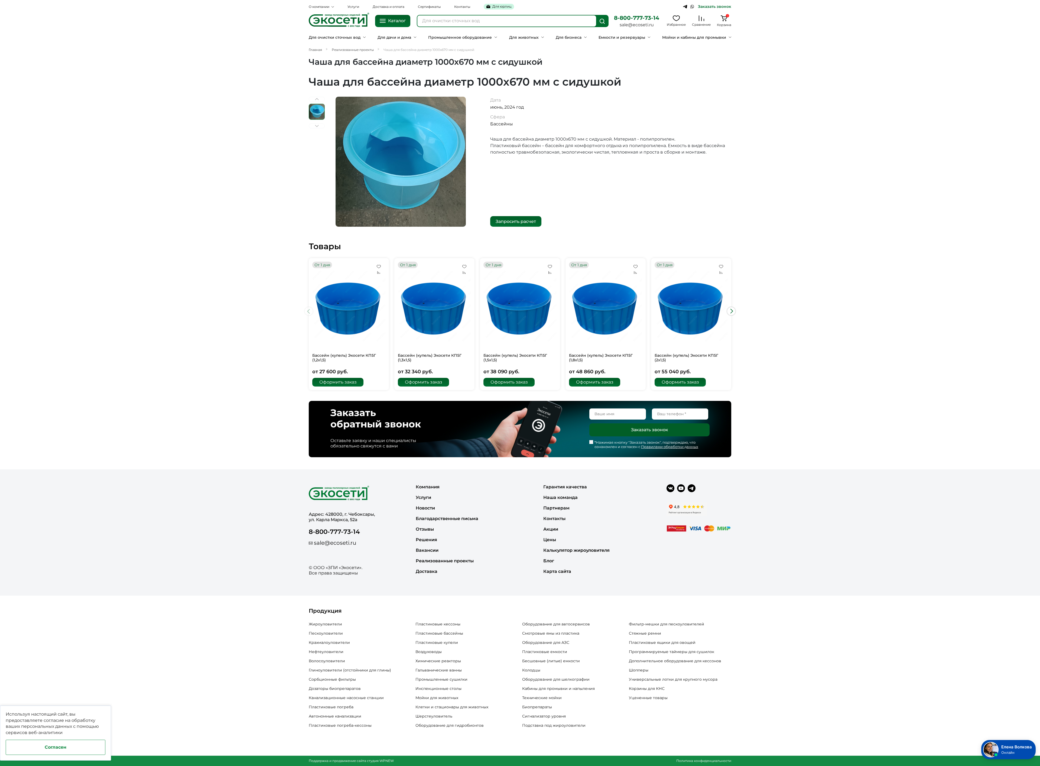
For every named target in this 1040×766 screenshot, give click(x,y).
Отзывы (425, 529)
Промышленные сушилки (441, 679)
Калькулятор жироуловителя (576, 550)
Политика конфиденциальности (703, 761)
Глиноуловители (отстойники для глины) (350, 670)
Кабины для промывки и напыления (558, 688)
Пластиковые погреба (331, 707)
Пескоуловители (326, 633)
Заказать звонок (714, 6)
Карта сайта (557, 571)
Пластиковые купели (436, 642)
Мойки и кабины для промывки (694, 37)
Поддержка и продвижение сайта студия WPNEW (351, 761)
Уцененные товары (648, 697)
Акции (550, 529)
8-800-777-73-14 (636, 18)
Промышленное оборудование (460, 37)
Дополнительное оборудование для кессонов (675, 660)
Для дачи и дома (394, 37)
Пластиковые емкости (544, 651)
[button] (731, 311)
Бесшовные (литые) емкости (551, 660)
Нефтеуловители (326, 651)
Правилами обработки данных (669, 446)
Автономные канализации (335, 716)
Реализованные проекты (445, 560)
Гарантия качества (565, 486)
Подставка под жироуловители (554, 725)
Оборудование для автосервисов (556, 624)
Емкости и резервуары (622, 37)
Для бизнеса (568, 37)
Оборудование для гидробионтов (449, 725)
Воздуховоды (428, 651)
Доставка (426, 571)
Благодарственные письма (447, 518)
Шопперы (638, 670)
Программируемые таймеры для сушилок (671, 651)
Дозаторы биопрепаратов (335, 688)
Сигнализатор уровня (544, 716)
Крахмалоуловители (329, 642)
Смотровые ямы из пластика (550, 633)
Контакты (462, 7)
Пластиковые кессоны (437, 624)
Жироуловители (325, 624)
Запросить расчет (516, 221)
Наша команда (560, 497)
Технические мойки (542, 697)
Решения (426, 539)
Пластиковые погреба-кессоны (340, 725)
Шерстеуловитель (433, 716)
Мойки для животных (436, 697)
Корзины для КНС (647, 688)
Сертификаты (429, 7)
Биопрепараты (537, 707)
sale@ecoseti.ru (637, 24)
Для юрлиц (501, 6)
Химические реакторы (438, 660)
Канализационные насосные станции (346, 697)
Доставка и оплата (388, 7)
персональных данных (46, 726)
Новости (425, 508)
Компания (428, 486)
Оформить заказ (338, 382)
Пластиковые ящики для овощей (662, 642)
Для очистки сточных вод (334, 37)
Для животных (524, 37)
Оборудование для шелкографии (556, 679)
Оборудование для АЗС (545, 642)
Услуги (353, 7)
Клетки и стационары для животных (451, 707)
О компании (319, 7)
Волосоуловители (327, 660)
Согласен (55, 747)
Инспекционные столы (438, 688)
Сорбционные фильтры (332, 679)
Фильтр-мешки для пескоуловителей (666, 624)
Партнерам (556, 508)
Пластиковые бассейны (439, 633)
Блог (548, 560)
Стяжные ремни (645, 633)
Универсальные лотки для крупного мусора (673, 679)
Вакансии (427, 550)
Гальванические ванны (438, 670)
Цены (549, 539)
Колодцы (531, 670)
